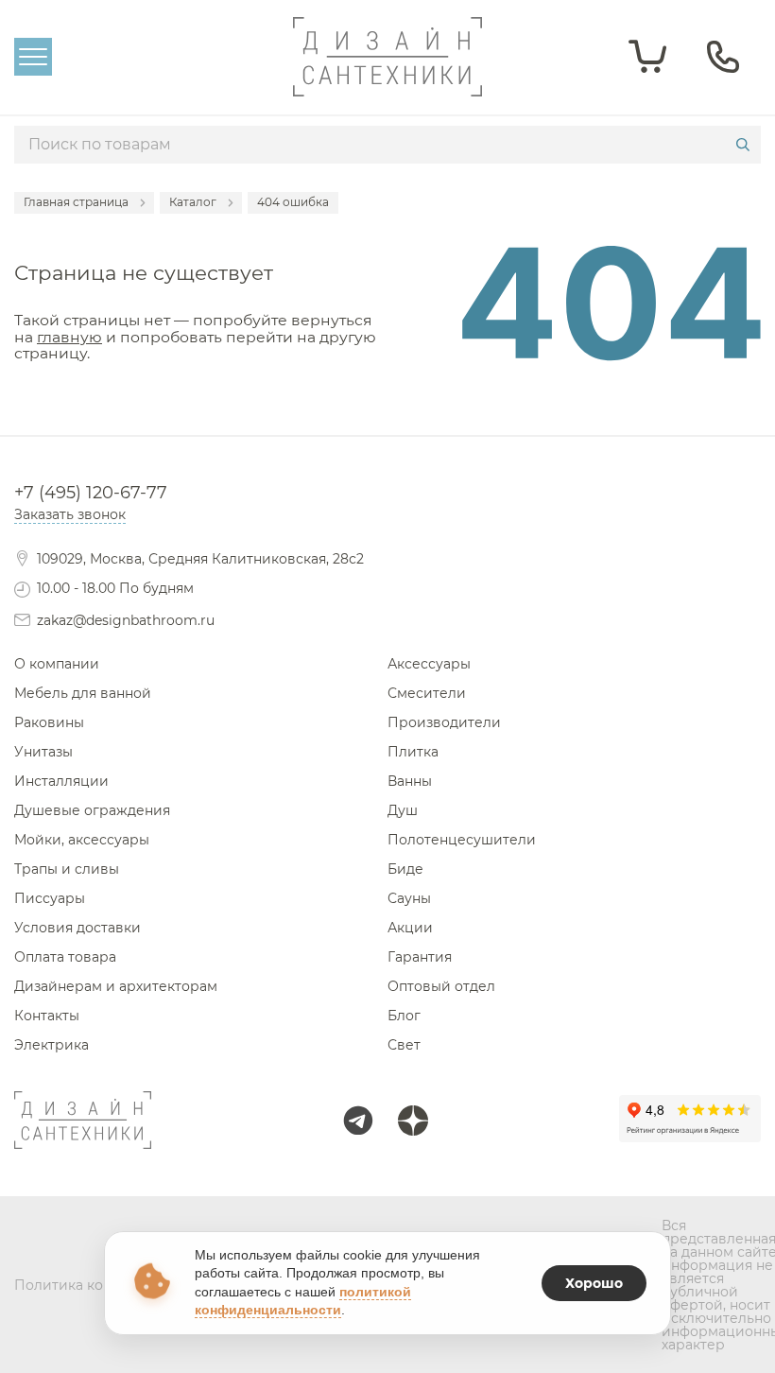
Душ (403, 810)
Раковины (49, 722)
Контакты (46, 1015)
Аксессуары (429, 663)
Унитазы (43, 751)
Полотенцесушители (462, 839)
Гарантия (420, 956)
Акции (410, 927)
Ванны (410, 781)
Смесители (427, 693)
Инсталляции (61, 781)
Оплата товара (65, 956)
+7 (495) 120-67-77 (90, 492)
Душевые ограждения (92, 810)
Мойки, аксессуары (81, 839)
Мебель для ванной (82, 693)
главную (69, 337)
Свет (404, 1044)
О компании (56, 663)
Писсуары (49, 898)
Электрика (51, 1044)
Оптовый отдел (441, 986)
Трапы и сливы (66, 869)
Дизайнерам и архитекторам (115, 986)
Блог (404, 1015)
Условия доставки (77, 927)
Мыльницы (388, 406)
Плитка (413, 751)
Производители (444, 722)
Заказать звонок (70, 514)
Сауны (409, 898)
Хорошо (594, 1283)
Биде (405, 869)
